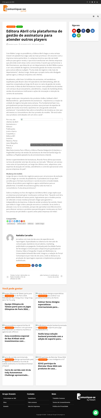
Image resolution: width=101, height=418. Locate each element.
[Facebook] (10, 221)
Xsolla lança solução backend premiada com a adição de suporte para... (50, 336)
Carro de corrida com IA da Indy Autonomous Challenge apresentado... (18, 372)
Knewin (5, 406)
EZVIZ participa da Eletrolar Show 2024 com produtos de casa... (50, 366)
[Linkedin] (17, 221)
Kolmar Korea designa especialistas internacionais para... (48, 304)
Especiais (19, 26)
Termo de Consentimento (61, 402)
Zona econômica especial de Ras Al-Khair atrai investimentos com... (17, 338)
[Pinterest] (22, 221)
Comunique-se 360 (9, 398)
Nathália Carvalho (13, 44)
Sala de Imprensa (34, 406)
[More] (24, 221)
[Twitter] (19, 221)
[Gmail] (12, 221)
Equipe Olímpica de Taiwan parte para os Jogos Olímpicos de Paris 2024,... (18, 307)
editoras (30, 224)
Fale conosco (32, 402)
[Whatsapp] (7, 221)
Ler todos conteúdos (23, 265)
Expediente (32, 398)
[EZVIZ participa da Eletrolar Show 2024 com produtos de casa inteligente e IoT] (51, 358)
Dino (5, 402)
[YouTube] (74, 31)
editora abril (21, 224)
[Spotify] (79, 35)
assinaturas (11, 224)
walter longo (40, 224)
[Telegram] (15, 221)
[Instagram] (79, 31)
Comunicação (11, 26)
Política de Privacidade (60, 406)
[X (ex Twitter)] (88, 31)
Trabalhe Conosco (59, 398)
